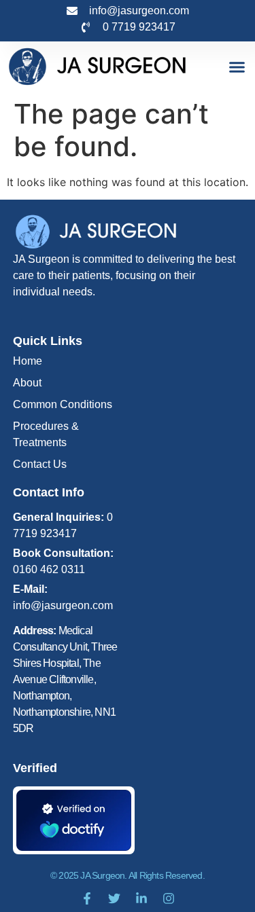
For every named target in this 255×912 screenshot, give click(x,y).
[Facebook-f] (87, 898)
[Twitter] (114, 898)
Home (27, 361)
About (27, 382)
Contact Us (40, 464)
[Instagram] (169, 898)
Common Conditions (62, 404)
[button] (237, 66)
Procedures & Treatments (46, 434)
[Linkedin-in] (141, 898)
